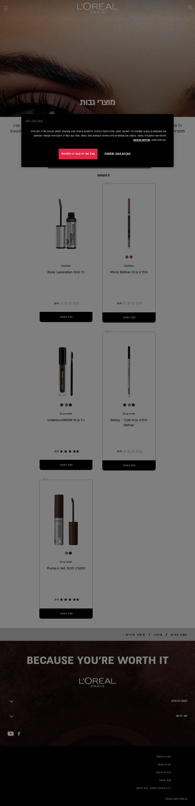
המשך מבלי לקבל (34, 120)
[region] (97, 140)
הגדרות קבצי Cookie (117, 153)
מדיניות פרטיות (141, 140)
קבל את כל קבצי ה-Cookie (78, 154)
